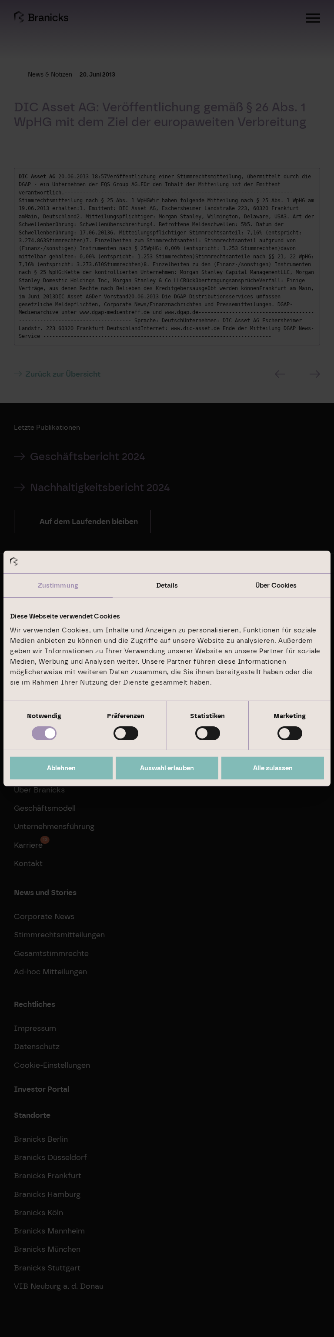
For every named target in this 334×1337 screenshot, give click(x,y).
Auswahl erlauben (167, 768)
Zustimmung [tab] (58, 585)
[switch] (126, 733)
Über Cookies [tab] (276, 585)
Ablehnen (61, 768)
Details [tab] (167, 585)
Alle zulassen (273, 768)
